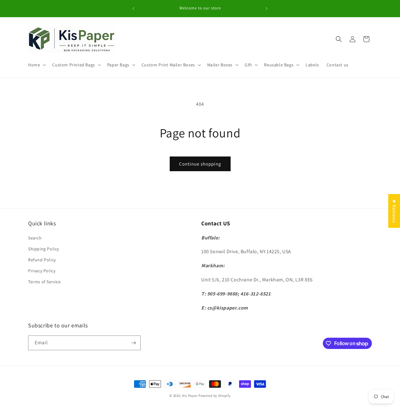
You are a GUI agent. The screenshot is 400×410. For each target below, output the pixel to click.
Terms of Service (44, 281)
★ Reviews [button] (394, 211)
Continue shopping (200, 164)
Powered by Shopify (214, 395)
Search (35, 238)
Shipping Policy (43, 249)
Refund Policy (42, 260)
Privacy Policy (41, 271)
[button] (36, 64)
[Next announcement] (266, 8)
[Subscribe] (133, 343)
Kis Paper (190, 395)
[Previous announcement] (133, 8)
